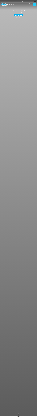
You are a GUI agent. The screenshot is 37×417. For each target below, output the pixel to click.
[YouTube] (4, 1)
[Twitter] (3, 1)
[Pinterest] (9, 1)
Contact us (29, 1)
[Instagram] (6, 1)
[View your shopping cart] (29, 4)
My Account (23, 1)
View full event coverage (18, 15)
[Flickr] (7, 1)
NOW (34, 5)
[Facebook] (2, 1)
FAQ (26, 1)
